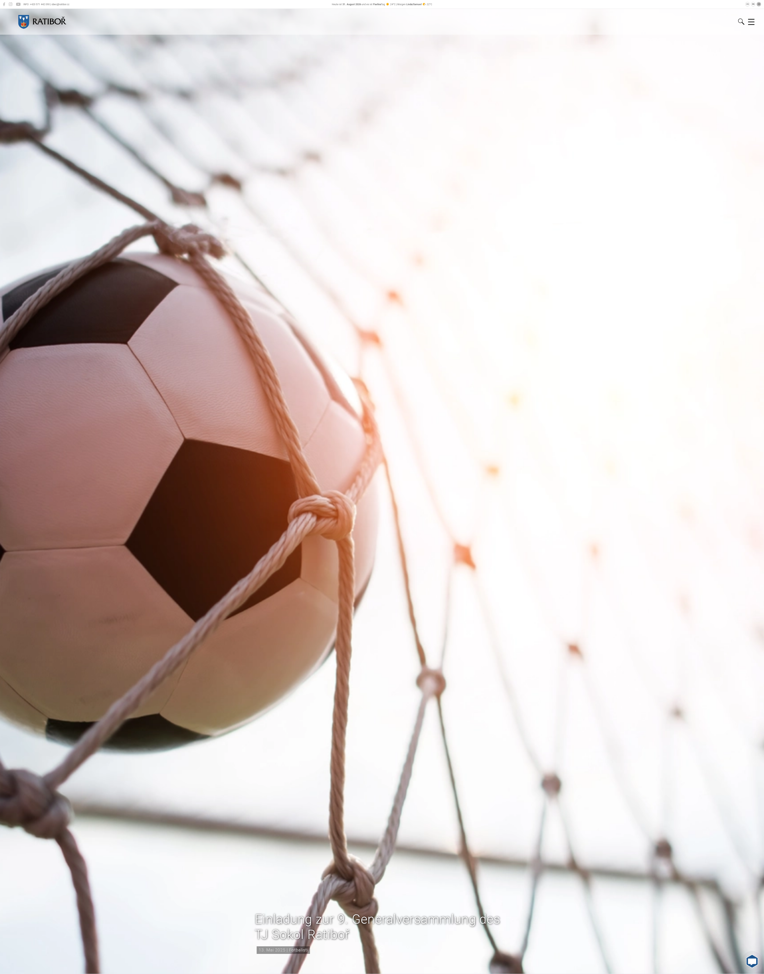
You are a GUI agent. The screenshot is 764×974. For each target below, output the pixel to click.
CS (747, 4)
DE (759, 4)
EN (753, 4)
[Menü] (751, 22)
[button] (382, 951)
